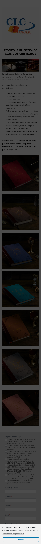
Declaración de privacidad (13, 534)
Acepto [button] (21, 540)
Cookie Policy (30, 530)
